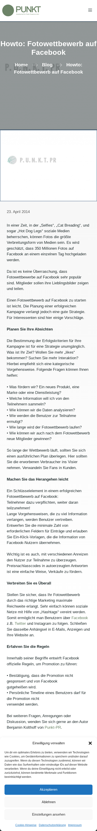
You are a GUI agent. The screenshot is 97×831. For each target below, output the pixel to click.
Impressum (75, 825)
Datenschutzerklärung (52, 825)
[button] (90, 743)
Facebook (80, 618)
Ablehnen (48, 802)
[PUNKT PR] (21, 10)
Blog (47, 64)
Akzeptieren (48, 789)
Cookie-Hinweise (26, 825)
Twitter (21, 623)
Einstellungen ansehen (48, 814)
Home (21, 64)
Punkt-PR (53, 727)
